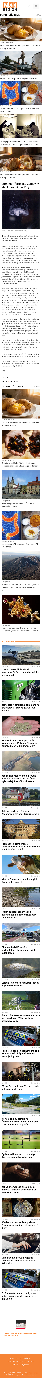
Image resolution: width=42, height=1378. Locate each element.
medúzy (16, 382)
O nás (12, 1358)
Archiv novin (29, 1361)
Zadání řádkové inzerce (15, 1361)
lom (10, 382)
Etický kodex (24, 1365)
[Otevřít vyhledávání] (30, 6)
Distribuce (26, 1358)
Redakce (15, 1365)
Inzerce (18, 1358)
